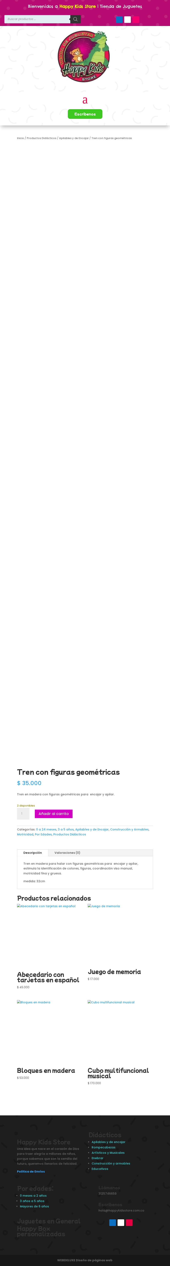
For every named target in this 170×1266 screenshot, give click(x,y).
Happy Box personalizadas (42, 1230)
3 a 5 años (66, 829)
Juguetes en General (49, 1221)
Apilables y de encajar (109, 1142)
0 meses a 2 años (33, 1196)
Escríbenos (85, 113)
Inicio (20, 138)
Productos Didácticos (41, 138)
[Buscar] (75, 19)
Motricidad (25, 834)
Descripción (32, 853)
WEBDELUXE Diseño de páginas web (85, 1260)
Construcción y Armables (129, 829)
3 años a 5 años (32, 1201)
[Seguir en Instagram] (135, 19)
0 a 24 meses (46, 829)
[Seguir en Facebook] (119, 19)
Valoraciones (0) (67, 853)
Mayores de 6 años (34, 1206)
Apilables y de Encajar (74, 138)
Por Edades (43, 834)
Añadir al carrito (54, 813)
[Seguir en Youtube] (127, 19)
